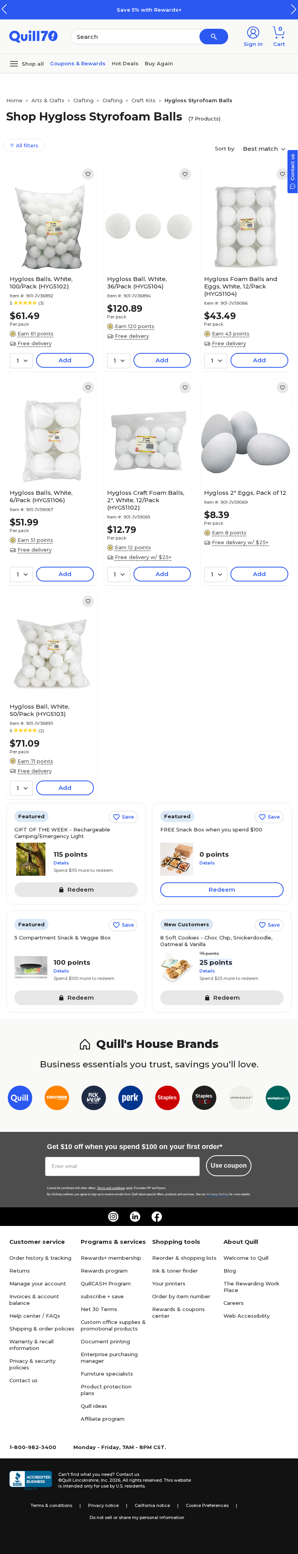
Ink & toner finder (175, 1271)
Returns (19, 1271)
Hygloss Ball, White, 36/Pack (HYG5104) (137, 282)
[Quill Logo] (33, 36)
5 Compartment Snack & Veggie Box (62, 937)
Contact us (23, 1380)
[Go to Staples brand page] (167, 1099)
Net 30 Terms (99, 1309)
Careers (234, 1303)
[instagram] (113, 1216)
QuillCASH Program (106, 1283)
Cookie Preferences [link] (207, 1505)
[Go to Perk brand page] (130, 1099)
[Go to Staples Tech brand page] (204, 1099)
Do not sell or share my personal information (137, 1517)
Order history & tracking (40, 1258)
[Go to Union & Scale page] (241, 1099)
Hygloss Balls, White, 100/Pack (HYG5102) (41, 282)
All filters (26, 145)
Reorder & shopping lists (184, 1258)
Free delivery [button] (34, 343)
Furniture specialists (107, 1374)
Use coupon (229, 1165)
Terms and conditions (111, 1188)
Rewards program (104, 1271)
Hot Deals (125, 63)
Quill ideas (94, 1406)
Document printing (105, 1341)
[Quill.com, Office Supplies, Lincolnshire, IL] (30, 1480)
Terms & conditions (51, 1505)
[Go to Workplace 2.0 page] (278, 1099)
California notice (152, 1505)
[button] (293, 9)
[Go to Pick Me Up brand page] (93, 1099)
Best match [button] (261, 148)
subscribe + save (102, 1296)
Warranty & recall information (31, 1344)
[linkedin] (135, 1216)
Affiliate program (103, 1419)
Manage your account (37, 1283)
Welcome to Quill (246, 1258)
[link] (88, 174)
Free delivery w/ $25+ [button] (143, 557)
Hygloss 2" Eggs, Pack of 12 (245, 492)
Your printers (168, 1283)
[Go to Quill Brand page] (20, 1099)
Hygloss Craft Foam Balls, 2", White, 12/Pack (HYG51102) (145, 500)
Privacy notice (103, 1505)
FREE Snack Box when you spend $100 (211, 829)
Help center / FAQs (34, 1316)
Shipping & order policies (41, 1328)
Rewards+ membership (111, 1258)
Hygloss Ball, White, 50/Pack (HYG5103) (39, 710)
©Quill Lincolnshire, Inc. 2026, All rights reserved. (110, 1480)
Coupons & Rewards (78, 63)
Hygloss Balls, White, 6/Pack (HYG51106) (41, 496)
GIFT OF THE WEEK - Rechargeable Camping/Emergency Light (62, 832)
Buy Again (159, 63)
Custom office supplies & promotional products (113, 1325)
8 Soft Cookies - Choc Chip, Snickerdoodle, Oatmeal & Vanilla (216, 940)
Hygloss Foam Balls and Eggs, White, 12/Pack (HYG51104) (240, 286)
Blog (230, 1271)
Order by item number (181, 1296)
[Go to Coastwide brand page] (56, 1099)
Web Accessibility (247, 1316)
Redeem (222, 889)
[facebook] (157, 1216)
